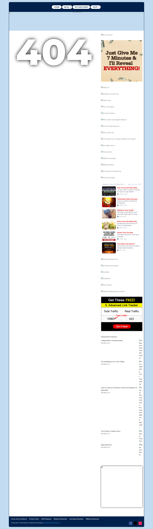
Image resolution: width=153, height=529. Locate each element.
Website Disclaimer (60, 519)
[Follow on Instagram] (140, 523)
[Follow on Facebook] (130, 523)
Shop (95, 7)
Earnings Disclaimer (76, 519)
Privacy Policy (34, 519)
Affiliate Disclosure (92, 519)
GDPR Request (46, 519)
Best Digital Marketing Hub (51, 523)
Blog (66, 7)
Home (56, 7)
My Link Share (81, 7)
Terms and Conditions (19, 519)
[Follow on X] (135, 523)
